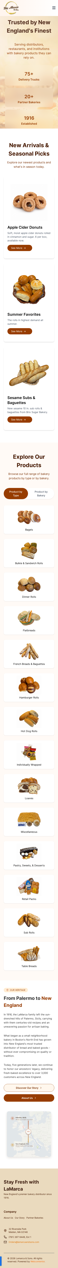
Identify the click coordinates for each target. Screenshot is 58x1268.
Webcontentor (37, 1261)
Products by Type (27, 98)
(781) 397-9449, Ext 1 (20, 1237)
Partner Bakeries (34, 1217)
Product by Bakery (41, 493)
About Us (27, 1097)
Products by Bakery (27, 108)
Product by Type (15, 493)
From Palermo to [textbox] (28, 1001)
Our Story (20, 1217)
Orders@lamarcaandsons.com (24, 1242)
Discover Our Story (27, 1087)
